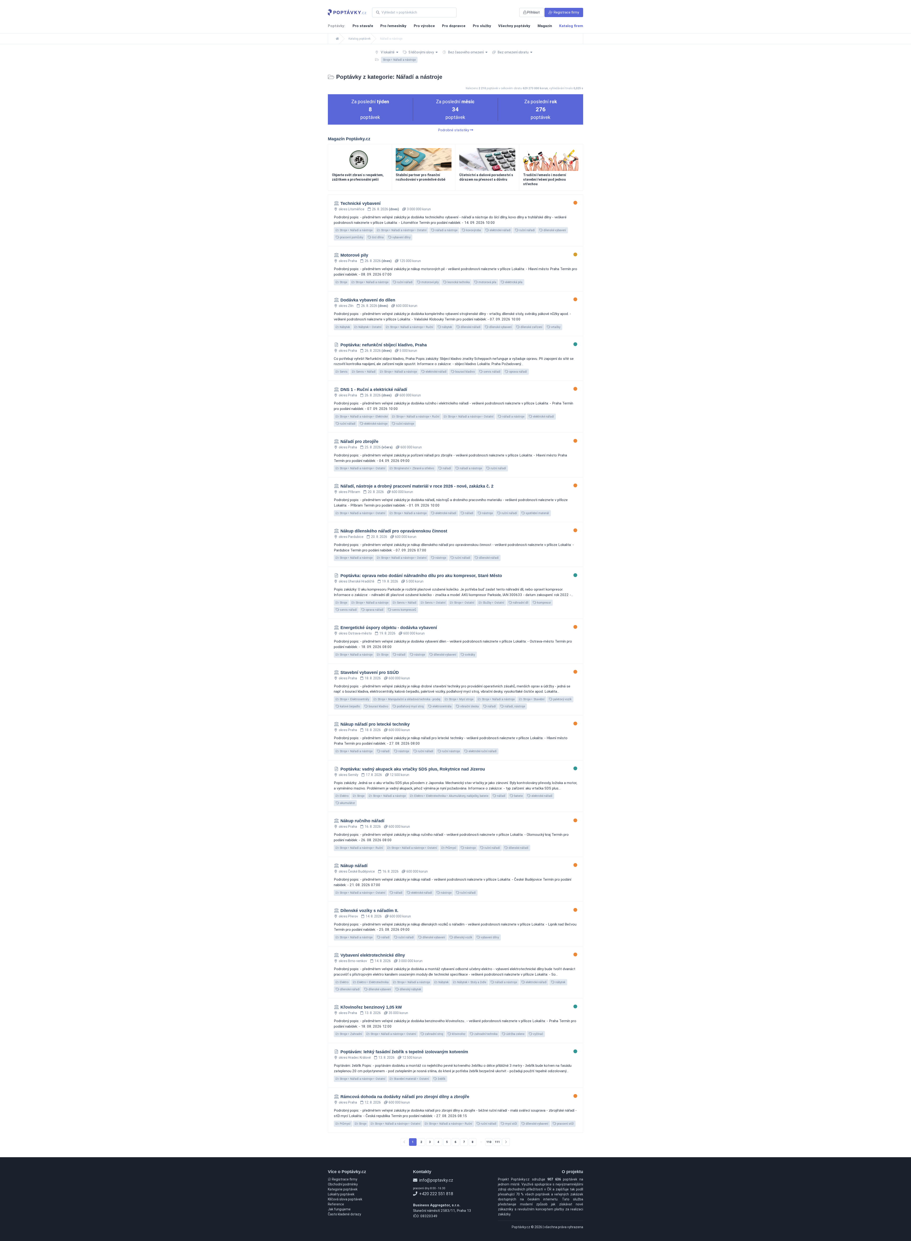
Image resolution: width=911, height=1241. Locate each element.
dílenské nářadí (470, 327)
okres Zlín (346, 306)
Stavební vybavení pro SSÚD (369, 672)
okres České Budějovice (357, 871)
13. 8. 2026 (373, 1013)
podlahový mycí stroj (410, 706)
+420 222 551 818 (435, 1193)
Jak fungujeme (339, 1209)
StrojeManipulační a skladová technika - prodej (408, 699)
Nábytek (344, 327)
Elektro (344, 796)
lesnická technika (458, 282)
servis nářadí (491, 371)
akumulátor (347, 803)
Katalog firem (571, 26)
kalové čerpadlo (349, 706)
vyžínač (537, 1034)
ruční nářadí (527, 230)
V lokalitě (387, 52)
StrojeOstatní (463, 602)
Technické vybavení (360, 203)
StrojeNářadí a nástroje (355, 230)
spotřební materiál (537, 513)
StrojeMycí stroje (460, 699)
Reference (336, 1204)
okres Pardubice (351, 537)
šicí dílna (377, 237)
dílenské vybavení (554, 230)
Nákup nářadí (353, 865)
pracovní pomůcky (351, 237)
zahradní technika (485, 1034)
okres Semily (348, 775)
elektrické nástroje (375, 423)
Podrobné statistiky (454, 130)
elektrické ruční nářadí (482, 751)
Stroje (343, 282)
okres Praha (348, 261)
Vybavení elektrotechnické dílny (372, 955)
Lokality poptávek (341, 1194)
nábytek (446, 327)
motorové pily (430, 282)
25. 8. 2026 (379, 447)
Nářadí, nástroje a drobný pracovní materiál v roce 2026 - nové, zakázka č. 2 (416, 486)
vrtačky (555, 327)
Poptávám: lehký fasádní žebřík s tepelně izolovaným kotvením (404, 1051)
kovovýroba (473, 230)
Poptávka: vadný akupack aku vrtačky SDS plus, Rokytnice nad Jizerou (412, 769)
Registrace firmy (344, 1179)
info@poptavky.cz (435, 1180)
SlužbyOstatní (493, 602)
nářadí (446, 468)
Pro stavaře (363, 26)
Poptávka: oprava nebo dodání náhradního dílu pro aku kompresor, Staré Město (421, 575)
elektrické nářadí (500, 230)
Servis (343, 371)
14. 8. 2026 (374, 916)
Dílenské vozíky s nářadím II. (369, 910)
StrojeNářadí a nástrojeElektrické (363, 416)
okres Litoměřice (351, 209)
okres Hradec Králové (355, 1057)
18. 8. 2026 (373, 678)
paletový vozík (562, 699)
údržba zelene (515, 1034)
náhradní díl (520, 602)
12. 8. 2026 (373, 1102)
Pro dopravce (453, 26)
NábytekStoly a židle (471, 982)
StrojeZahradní (350, 1034)
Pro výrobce (424, 26)
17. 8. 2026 (374, 775)
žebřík (441, 1079)
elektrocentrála (441, 706)
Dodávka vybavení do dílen (367, 300)
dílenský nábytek (410, 989)
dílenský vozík (462, 937)
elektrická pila (513, 282)
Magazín (545, 26)
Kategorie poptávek (343, 1189)
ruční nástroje (404, 423)
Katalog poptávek (360, 38)
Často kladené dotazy (344, 1214)
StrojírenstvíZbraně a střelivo (413, 468)
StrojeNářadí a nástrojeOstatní (403, 230)
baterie (518, 796)
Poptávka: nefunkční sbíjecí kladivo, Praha (383, 345)
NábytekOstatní (369, 327)
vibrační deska (469, 706)
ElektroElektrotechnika (372, 982)
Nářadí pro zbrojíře (359, 441)
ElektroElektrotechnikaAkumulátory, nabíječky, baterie (451, 796)
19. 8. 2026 (390, 581)
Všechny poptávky (514, 26)
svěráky (469, 654)
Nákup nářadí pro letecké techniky (375, 724)
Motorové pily (354, 255)
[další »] (506, 1142)
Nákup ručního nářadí (362, 820)
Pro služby (482, 26)
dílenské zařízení (531, 327)
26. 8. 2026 (385, 209)
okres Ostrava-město (355, 633)
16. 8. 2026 (373, 826)
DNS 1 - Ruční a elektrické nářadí (373, 389)
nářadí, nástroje (514, 706)
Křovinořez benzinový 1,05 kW (371, 1007)
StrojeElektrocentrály (354, 699)
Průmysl (450, 848)
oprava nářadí (517, 371)
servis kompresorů (403, 609)
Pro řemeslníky (393, 26)
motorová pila (487, 282)
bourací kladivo (465, 371)
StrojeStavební (533, 699)
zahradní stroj (433, 1034)
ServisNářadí (365, 371)
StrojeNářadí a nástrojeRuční (411, 327)
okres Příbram (349, 492)
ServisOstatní (435, 602)
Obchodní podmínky (343, 1184)
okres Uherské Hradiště (356, 581)
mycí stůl (510, 1123)
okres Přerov (348, 916)
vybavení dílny (401, 237)
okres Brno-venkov (353, 961)
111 (497, 1142)
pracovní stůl (565, 1123)
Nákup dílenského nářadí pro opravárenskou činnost (393, 531)
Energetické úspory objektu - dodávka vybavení (388, 627)
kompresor (543, 602)
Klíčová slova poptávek (345, 1199)
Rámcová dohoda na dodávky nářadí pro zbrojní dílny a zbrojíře (404, 1096)
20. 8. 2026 (376, 492)
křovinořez (458, 1034)
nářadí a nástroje (446, 230)
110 (488, 1142)
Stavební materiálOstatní (411, 1079)
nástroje (487, 513)
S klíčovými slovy (421, 52)
